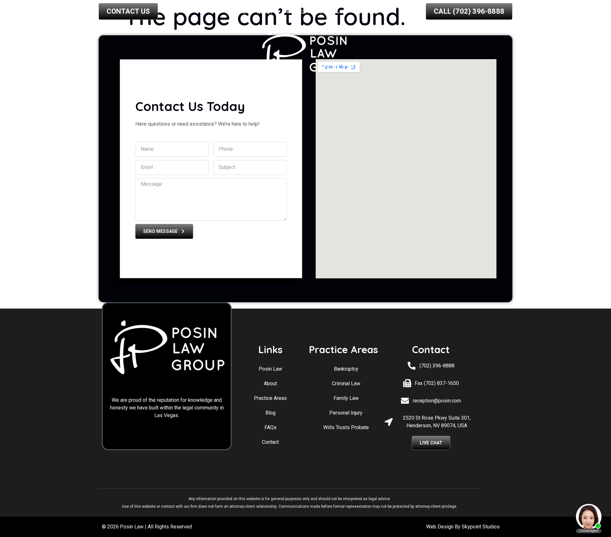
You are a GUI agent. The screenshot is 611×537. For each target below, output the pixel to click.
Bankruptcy (346, 369)
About (265, 12)
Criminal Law (346, 383)
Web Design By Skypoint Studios (463, 527)
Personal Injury (345, 413)
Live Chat (431, 442)
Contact (369, 12)
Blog (340, 12)
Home (239, 12)
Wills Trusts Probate (346, 427)
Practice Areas (303, 12)
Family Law (346, 398)
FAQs (270, 427)
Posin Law (270, 369)
